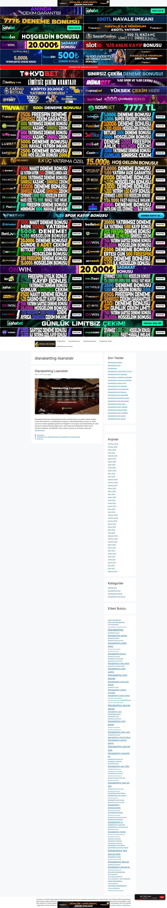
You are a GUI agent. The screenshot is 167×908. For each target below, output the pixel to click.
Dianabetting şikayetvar (119, 867)
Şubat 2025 (112, 462)
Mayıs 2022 (112, 545)
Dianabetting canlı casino (117, 670)
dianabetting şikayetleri (114, 864)
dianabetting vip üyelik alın (114, 836)
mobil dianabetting (115, 881)
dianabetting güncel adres (119, 737)
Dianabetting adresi (117, 635)
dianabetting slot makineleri (114, 815)
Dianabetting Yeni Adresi (65, 346)
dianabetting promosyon (116, 800)
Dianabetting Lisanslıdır (51, 371)
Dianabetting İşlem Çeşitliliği (118, 413)
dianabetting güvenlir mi (115, 759)
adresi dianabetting (114, 620)
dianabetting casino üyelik (114, 700)
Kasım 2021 (112, 562)
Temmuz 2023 (113, 518)
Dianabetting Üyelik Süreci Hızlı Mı (120, 371)
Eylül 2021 (111, 568)
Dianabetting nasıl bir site (119, 784)
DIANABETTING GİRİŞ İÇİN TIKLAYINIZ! (83, 67)
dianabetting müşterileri (113, 780)
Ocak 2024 (112, 500)
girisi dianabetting (113, 874)
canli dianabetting (113, 624)
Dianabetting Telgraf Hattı (117, 383)
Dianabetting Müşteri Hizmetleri (116, 778)
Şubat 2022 (112, 554)
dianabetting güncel (114, 735)
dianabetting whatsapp (115, 841)
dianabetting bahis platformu (116, 640)
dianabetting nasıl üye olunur (116, 789)
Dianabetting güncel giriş (119, 748)
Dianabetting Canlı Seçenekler (118, 401)
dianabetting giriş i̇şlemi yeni (114, 729)
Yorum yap (40, 439)
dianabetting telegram (115, 819)
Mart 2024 (111, 494)
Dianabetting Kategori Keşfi (117, 410)
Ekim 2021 (111, 565)
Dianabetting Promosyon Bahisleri (119, 380)
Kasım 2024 (112, 470)
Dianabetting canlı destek (117, 677)
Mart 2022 (111, 551)
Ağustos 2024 (113, 479)
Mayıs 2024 (112, 488)
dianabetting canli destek (115, 658)
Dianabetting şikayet (118, 861)
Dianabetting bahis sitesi (117, 644)
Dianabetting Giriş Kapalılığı (117, 374)
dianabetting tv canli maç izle (118, 827)
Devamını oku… (40, 430)
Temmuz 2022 (113, 539)
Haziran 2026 (112, 447)
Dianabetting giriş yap (119, 732)
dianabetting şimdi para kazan (114, 869)
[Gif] (83, 161)
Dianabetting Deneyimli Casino (118, 398)
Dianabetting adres (114, 633)
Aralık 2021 (112, 559)
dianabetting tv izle (113, 829)
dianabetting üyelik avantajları (114, 859)
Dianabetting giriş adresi (117, 723)
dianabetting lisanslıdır (53, 437)
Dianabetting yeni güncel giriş (117, 852)
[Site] (41, 116)
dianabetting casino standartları (115, 698)
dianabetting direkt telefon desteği (115, 702)
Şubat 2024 (112, 497)
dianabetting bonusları (114, 656)
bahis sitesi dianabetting (116, 622)
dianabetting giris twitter (114, 718)
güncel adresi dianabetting (115, 876)
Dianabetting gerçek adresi (119, 707)
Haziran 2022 (112, 542)
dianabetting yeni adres (115, 843)
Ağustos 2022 (113, 536)
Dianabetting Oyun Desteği (117, 386)
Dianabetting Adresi (115, 362)
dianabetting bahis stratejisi (114, 649)
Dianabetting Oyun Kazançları (118, 389)
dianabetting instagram (115, 761)
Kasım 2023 (112, 506)
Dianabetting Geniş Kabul (117, 404)
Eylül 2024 (111, 476)
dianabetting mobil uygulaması (115, 775)
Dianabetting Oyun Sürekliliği (118, 395)
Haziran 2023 (112, 521)
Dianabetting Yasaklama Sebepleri (120, 377)
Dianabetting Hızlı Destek (117, 419)
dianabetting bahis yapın (113, 651)
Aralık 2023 (112, 503)
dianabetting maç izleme (115, 773)
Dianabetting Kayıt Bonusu (117, 392)
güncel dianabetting (113, 878)
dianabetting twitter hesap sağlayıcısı (116, 834)
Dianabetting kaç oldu (118, 766)
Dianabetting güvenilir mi (119, 755)
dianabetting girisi (114, 714)
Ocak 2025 (111, 465)
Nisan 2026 (112, 450)
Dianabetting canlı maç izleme (118, 683)
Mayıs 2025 (112, 459)
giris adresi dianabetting (116, 872)
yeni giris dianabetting (114, 888)
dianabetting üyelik (114, 857)
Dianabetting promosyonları (114, 806)
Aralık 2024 (112, 467)
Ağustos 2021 (112, 571)
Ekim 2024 (111, 473)
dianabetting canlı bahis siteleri (116, 666)
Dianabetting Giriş (74, 341)
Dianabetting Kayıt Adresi (117, 416)
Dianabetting (61, 341)
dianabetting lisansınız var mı (114, 769)
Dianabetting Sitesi (115, 813)
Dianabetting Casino (113, 687)
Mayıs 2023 (112, 524)
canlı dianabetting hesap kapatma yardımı (117, 627)
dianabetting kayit (113, 763)
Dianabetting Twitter (105, 341)
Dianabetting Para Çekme (117, 795)
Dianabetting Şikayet (89, 341)
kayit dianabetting (125, 879)
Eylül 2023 (111, 512)
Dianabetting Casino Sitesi (119, 695)
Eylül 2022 (111, 533)
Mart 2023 (111, 530)
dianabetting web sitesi (114, 838)
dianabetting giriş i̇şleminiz (114, 727)
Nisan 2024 (112, 491)
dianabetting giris (42, 437)
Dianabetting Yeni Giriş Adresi (118, 847)
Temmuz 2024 (113, 482)
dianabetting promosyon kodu (116, 802)
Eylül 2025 (111, 453)
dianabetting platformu (113, 798)
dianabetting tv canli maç (116, 825)
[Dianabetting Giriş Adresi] (45, 344)
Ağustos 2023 (113, 515)
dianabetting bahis (113, 638)
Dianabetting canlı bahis (118, 663)
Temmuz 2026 (113, 444)
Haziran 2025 (112, 456)
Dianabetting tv (115, 822)
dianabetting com (125, 700)
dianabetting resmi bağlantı (114, 810)
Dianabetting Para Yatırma (116, 793)
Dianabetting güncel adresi (117, 741)
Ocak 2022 (111, 556)
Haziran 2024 (112, 485)
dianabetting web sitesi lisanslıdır (70, 437)
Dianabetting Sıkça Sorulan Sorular (117, 817)
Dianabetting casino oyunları (117, 691)
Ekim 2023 (111, 509)
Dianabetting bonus (117, 654)
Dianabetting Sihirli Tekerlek (117, 407)
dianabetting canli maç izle (115, 661)
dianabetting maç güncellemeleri (115, 771)
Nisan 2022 (112, 548)
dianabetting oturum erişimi (114, 791)
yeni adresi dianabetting (117, 886)
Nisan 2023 (112, 527)
